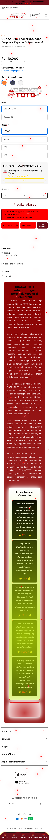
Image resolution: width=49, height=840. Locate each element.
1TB (5, 147)
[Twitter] (7, 276)
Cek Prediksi (42, 225)
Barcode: (17, 46)
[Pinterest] (10, 276)
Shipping (13, 61)
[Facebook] (3, 276)
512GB (6, 139)
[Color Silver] (20, 82)
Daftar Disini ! (29, 3)
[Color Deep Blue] (12, 82)
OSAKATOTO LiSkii (20, 828)
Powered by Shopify (34, 828)
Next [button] (47, 2)
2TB (5, 155)
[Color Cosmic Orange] (4, 83)
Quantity (5, 189)
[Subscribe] (40, 804)
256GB (7, 131)
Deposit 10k (8, 117)
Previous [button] (2, 2)
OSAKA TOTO (10, 109)
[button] (3, 15)
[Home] (18, 15)
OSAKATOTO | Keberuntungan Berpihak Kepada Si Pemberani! (24, 2)
